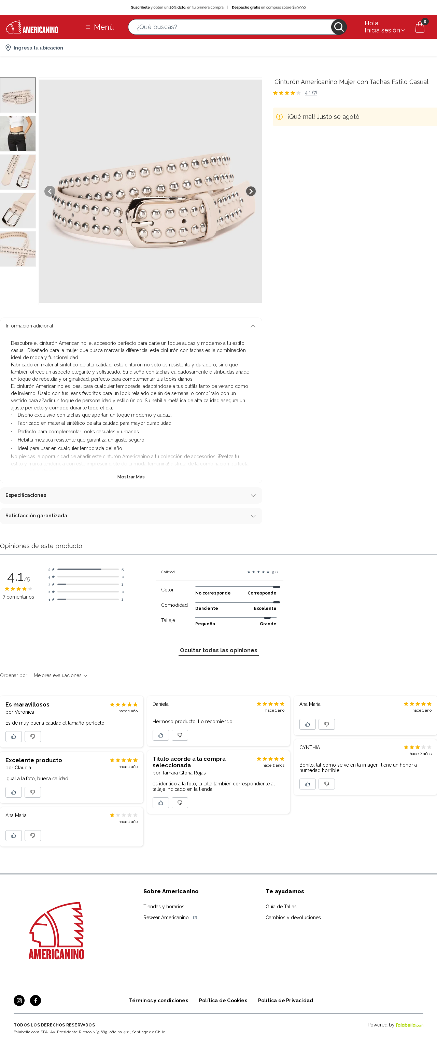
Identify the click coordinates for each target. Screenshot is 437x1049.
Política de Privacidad (285, 1000)
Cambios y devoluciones (293, 917)
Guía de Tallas (281, 906)
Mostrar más (131, 476)
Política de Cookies (223, 1000)
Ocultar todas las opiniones (218, 650)
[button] (237, 27)
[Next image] (250, 191)
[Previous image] (49, 191)
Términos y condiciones (158, 1000)
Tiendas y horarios (163, 906)
